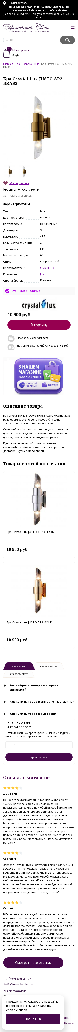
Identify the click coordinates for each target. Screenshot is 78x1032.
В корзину (39, 324)
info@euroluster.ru (18, 984)
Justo (43, 274)
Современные (30, 64)
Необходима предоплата (32, 338)
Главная (8, 64)
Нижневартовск (17, 3)
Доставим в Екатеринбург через (43, 345)
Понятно (33, 1018)
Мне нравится (19, 183)
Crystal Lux (47, 268)
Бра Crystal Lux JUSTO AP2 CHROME (31, 532)
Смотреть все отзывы (33, 962)
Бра (17, 64)
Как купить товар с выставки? (33, 714)
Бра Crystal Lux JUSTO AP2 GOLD (29, 622)
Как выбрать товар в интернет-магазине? (34, 687)
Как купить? (19, 666)
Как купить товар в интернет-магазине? (41, 702)
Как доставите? (19, 674)
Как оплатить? (48, 666)
